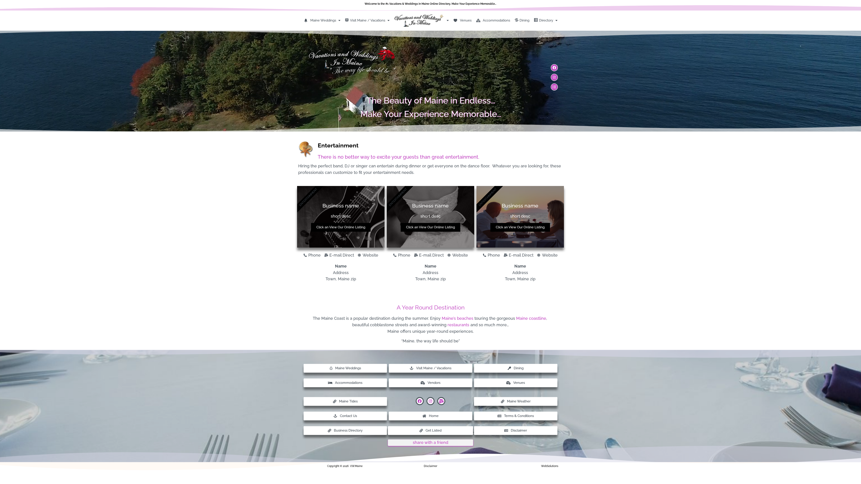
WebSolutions (549, 466)
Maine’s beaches (457, 318)
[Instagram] (554, 77)
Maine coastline (531, 318)
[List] (554, 87)
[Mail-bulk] (441, 401)
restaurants (458, 324)
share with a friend (430, 442)
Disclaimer (430, 466)
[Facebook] (554, 67)
